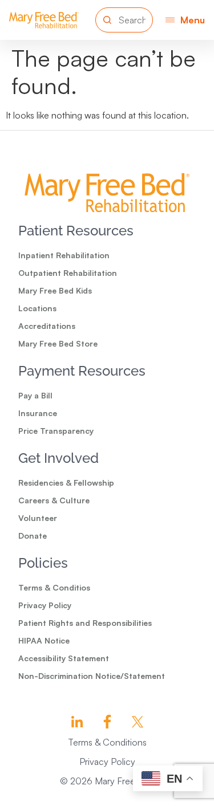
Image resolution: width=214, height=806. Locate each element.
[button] (185, 20)
